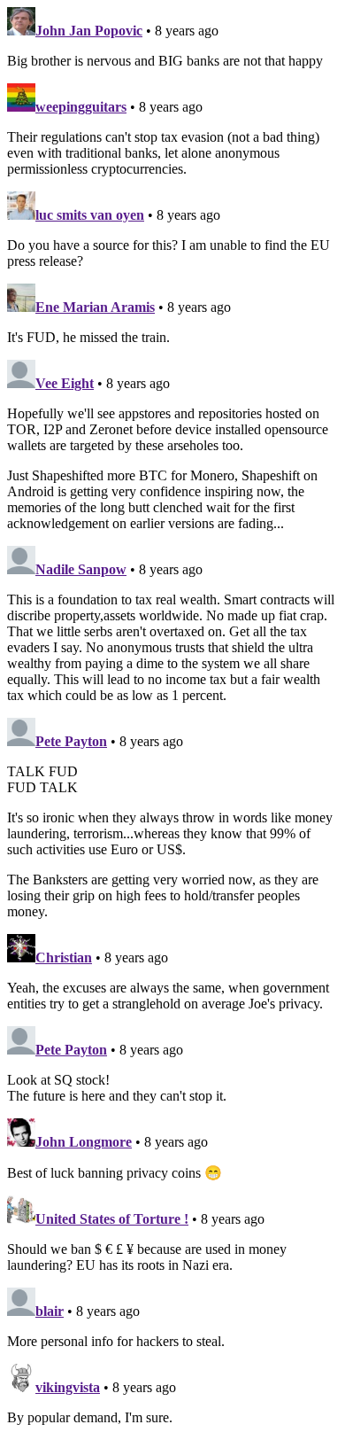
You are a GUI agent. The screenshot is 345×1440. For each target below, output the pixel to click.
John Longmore (83, 1141)
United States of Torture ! (111, 1218)
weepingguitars (80, 106)
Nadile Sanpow (80, 569)
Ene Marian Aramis (95, 307)
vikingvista (67, 1387)
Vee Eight (64, 383)
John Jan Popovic (88, 30)
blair (49, 1311)
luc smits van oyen (89, 214)
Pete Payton (71, 741)
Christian (63, 957)
